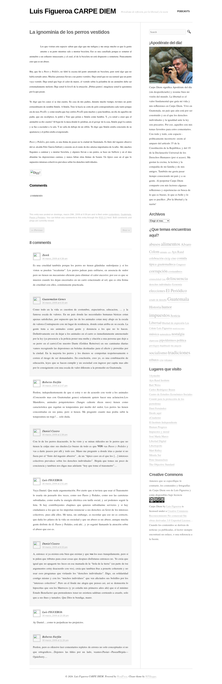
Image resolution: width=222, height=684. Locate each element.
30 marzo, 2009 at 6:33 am (54, 303)
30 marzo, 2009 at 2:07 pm (54, 386)
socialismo (158, 352)
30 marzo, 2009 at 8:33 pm (54, 547)
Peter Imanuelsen (158, 459)
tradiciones (179, 352)
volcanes (168, 360)
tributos (154, 359)
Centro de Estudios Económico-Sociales (170, 394)
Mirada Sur (155, 455)
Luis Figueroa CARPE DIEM (72, 11)
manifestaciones (179, 328)
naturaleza (165, 334)
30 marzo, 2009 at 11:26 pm (55, 640)
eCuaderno (155, 417)
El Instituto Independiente (163, 422)
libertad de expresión (173, 323)
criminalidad (155, 279)
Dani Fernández (157, 408)
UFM (161, 360)
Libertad (155, 322)
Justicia (175, 315)
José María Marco (158, 436)
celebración (156, 258)
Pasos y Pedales (37, 217)
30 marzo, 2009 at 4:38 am (54, 258)
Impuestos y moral (159, 431)
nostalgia (178, 333)
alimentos (170, 243)
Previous (36, 230)
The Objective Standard (161, 464)
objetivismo (154, 340)
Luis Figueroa (164, 328)
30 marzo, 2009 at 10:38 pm (55, 615)
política (181, 340)
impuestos (159, 314)
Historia (155, 307)
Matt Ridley (155, 450)
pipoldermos (167, 340)
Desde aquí (155, 413)
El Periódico (176, 290)
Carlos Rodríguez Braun (162, 389)
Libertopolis (155, 445)
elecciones (157, 290)
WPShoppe (150, 676)
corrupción (158, 271)
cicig (167, 258)
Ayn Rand (178, 252)
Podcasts (183, 11)
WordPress (122, 676)
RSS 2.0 (103, 217)
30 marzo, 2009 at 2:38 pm (54, 434)
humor (167, 306)
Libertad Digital (157, 441)
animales (163, 252)
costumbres (114, 214)
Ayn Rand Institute (159, 380)
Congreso (181, 264)
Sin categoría (176, 345)
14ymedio (154, 375)
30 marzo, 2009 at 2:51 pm (54, 483)
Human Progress (158, 427)
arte (169, 252)
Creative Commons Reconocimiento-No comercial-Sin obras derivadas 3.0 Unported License (169, 515)
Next (126, 230)
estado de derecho (158, 299)
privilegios (154, 345)
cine (173, 258)
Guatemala (126, 214)
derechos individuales (160, 284)
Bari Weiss (155, 385)
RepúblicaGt (165, 345)
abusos (154, 244)
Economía (177, 284)
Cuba (164, 279)
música (154, 334)
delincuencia (177, 278)
